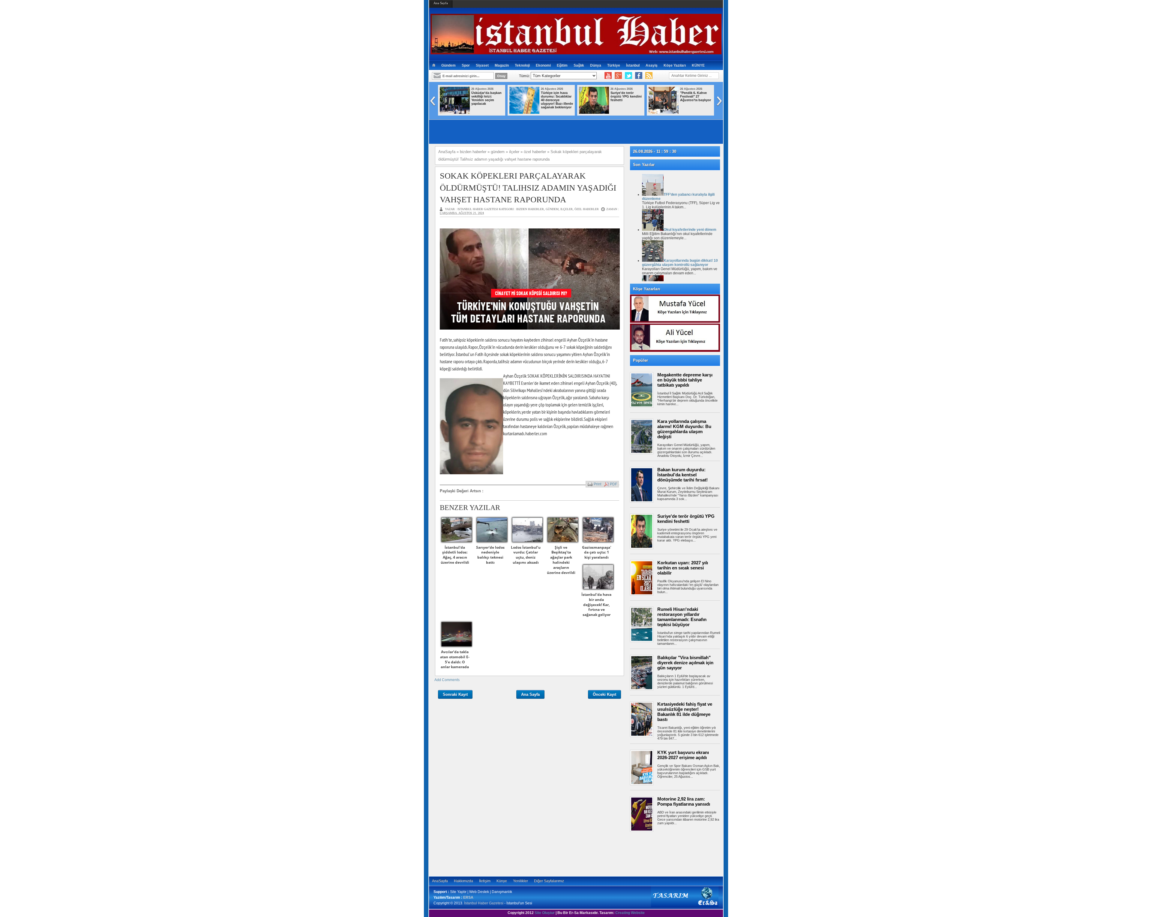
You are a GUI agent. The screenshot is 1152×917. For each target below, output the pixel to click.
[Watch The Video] (608, 75)
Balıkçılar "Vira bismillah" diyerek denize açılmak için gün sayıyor (685, 662)
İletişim (484, 881)
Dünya (595, 65)
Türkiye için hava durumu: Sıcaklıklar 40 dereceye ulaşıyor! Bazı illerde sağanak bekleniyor (557, 100)
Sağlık (579, 65)
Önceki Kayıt (604, 694)
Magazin (502, 65)
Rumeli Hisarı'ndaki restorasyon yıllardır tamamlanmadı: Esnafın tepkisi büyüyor (681, 617)
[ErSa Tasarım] (684, 906)
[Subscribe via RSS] (648, 75)
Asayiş (652, 65)
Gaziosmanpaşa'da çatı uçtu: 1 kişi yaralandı (596, 552)
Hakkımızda (463, 881)
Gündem (448, 65)
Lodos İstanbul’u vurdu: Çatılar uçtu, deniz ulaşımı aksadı (526, 555)
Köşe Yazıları (675, 65)
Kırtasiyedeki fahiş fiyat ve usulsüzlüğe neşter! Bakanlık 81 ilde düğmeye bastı (684, 711)
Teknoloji (522, 65)
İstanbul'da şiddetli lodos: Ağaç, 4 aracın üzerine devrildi (455, 555)
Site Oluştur (545, 913)
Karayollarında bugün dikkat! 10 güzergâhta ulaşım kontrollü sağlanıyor (680, 262)
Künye (501, 881)
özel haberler (586, 209)
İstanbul (633, 65)
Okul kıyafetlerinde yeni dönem (690, 230)
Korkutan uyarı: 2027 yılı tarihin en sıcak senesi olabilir (682, 567)
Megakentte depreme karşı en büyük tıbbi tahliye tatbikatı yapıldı (684, 380)
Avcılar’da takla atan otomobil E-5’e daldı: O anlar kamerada (455, 659)
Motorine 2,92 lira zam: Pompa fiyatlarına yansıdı (683, 801)
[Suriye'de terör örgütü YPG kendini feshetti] (594, 112)
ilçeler (566, 209)
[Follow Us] (628, 75)
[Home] (433, 65)
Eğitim (562, 65)
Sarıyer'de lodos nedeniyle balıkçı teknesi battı (490, 555)
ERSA (468, 897)
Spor (466, 65)
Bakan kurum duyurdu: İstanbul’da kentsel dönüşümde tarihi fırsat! (682, 474)
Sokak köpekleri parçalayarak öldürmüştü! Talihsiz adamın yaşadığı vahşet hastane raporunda (528, 187)
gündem (552, 209)
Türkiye (613, 65)
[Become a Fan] (638, 75)
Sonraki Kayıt (455, 694)
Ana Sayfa (441, 3)
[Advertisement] (678, 854)
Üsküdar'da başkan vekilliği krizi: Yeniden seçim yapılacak (486, 98)
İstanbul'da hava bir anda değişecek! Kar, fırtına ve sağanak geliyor (596, 604)
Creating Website (630, 913)
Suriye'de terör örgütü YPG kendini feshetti (626, 96)
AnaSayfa (440, 881)
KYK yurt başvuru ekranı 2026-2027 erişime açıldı (683, 755)
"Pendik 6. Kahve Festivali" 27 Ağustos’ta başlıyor (695, 96)
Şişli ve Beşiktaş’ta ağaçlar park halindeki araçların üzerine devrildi (561, 560)
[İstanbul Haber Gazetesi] (576, 51)
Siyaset (482, 65)
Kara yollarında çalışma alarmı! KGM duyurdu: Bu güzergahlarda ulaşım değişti (684, 429)
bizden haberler (530, 209)
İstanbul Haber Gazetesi (483, 903)
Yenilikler (520, 881)
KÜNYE (698, 65)
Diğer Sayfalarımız (549, 881)
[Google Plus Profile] (618, 75)
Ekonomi (543, 65)
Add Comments (447, 680)
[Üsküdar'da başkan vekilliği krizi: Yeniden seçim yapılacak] (455, 112)
